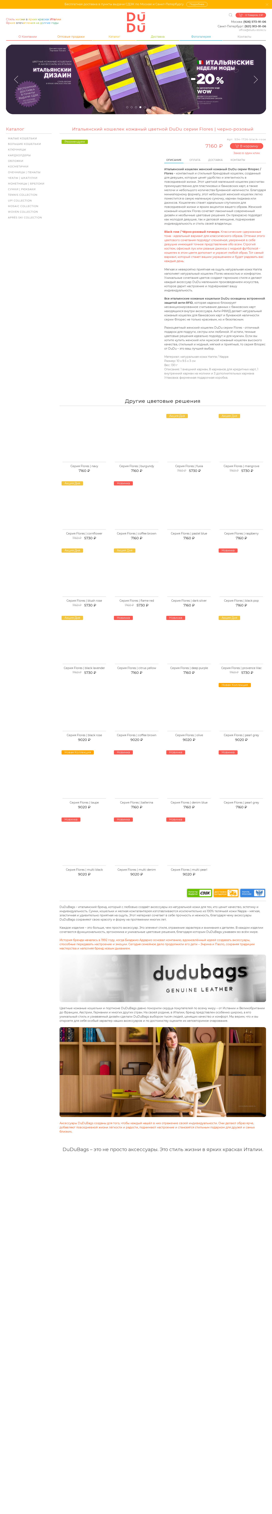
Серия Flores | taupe (84, 802)
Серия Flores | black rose (84, 735)
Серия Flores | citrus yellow (136, 668)
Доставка (157, 36)
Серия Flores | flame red (136, 600)
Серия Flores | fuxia (189, 466)
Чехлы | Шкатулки (22, 177)
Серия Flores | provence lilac (241, 668)
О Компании (28, 36)
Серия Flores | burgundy (136, 466)
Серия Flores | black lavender (84, 668)
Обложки (15, 160)
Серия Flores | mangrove (241, 466)
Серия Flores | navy (84, 466)
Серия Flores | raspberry (241, 533)
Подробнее (197, 4)
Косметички (18, 166)
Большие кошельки (24, 143)
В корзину (248, 146)
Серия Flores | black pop (241, 600)
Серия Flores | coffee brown (136, 533)
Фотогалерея (201, 36)
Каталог (114, 36)
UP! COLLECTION (20, 200)
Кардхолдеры (19, 155)
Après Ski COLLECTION (25, 217)
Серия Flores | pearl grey (241, 735)
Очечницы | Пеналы (24, 172)
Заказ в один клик (246, 153)
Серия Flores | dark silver (189, 600)
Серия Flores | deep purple (189, 668)
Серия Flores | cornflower (84, 533)
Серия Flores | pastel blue (189, 533)
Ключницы (17, 149)
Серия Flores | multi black (84, 869)
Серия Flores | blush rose (84, 600)
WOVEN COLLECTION (23, 211)
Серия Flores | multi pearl (189, 869)
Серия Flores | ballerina (136, 802)
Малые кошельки (22, 138)
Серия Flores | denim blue (189, 802)
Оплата (194, 159)
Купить (86, 461)
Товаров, (254, 15)
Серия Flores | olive (189, 735)
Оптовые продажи (71, 36)
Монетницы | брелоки (26, 183)
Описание (173, 159)
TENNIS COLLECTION (22, 194)
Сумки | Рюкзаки (22, 189)
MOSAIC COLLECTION (23, 206)
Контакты (244, 36)
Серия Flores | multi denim (136, 869)
